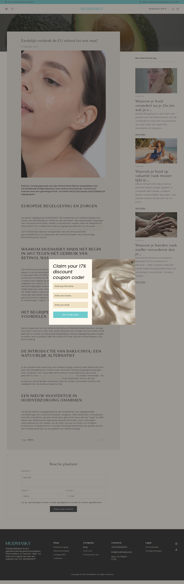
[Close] (132, 262)
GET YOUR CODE (70, 314)
